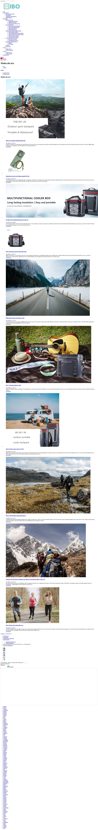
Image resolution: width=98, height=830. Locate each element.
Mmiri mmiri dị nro (13, 29)
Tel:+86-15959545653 (8, 645)
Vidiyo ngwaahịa (9, 50)
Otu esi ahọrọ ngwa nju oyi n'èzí (15, 449)
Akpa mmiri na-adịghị (13, 32)
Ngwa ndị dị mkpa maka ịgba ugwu (16, 515)
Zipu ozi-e (3, 665)
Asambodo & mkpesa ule (11, 16)
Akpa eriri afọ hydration (14, 36)
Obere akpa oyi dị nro (13, 21)
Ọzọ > (3, 633)
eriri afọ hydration (9, 24)
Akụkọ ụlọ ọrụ (9, 52)
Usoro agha (8, 46)
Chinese (4, 58)
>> (5, 633)
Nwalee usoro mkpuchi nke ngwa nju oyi (17, 220)
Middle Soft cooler (12, 22)
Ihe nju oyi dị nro (9, 20)
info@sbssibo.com (10, 643)
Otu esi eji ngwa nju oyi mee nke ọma (16, 251)
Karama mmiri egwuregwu (11, 41)
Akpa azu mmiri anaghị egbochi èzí (15, 140)
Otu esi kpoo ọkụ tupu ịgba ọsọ (14, 625)
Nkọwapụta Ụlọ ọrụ (10, 14)
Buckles (7, 45)
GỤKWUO (8, 146)
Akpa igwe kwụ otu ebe (14, 35)
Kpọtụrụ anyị (6, 55)
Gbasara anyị (6, 12)
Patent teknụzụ (9, 17)
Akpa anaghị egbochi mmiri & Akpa (13, 30)
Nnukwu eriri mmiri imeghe (14, 26)
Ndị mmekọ (8, 15)
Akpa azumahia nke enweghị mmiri (16, 34)
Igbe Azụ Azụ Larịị (13, 39)
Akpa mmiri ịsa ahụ (13, 28)
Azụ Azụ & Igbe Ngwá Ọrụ (12, 38)
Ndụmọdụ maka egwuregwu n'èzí (15, 318)
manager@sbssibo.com (11, 641)
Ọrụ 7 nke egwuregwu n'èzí (13, 385)
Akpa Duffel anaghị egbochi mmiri (16, 33)
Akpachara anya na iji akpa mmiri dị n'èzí (17, 176)
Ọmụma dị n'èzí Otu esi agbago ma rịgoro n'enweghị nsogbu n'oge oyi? (25, 579)
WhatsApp (11, 666)
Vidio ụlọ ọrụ (8, 48)
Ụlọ (4, 11)
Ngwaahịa (5, 18)
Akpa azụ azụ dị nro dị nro (14, 23)
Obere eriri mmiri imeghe (14, 27)
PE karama (11, 44)
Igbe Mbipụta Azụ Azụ (13, 40)
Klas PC (10, 42)
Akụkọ (4, 67)
